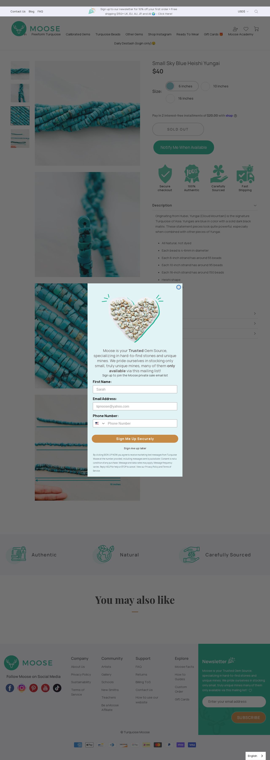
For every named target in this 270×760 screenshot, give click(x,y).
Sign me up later (135, 448)
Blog (31, 11)
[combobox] (256, 756)
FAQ (40, 11)
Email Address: (105, 398)
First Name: (102, 381)
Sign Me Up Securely (135, 438)
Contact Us (18, 11)
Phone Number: (106, 415)
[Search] (256, 11)
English (252, 756)
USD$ (241, 11)
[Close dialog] (179, 287)
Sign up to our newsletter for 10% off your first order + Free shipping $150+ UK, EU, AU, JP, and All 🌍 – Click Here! (138, 11)
